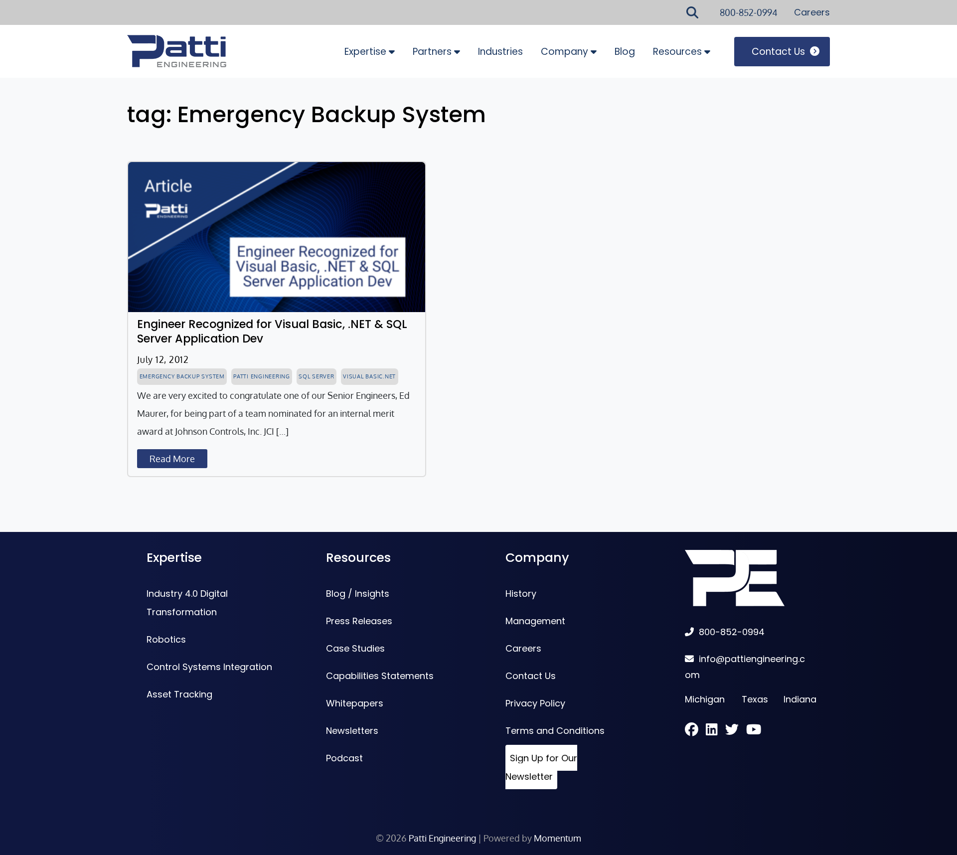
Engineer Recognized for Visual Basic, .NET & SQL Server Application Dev (272, 331)
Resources (677, 51)
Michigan (705, 699)
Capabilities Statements (380, 676)
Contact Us (778, 51)
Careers (812, 12)
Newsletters (352, 730)
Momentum (557, 838)
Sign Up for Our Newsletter (541, 767)
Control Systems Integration (209, 667)
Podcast (344, 758)
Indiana (800, 699)
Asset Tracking (179, 694)
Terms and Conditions (555, 730)
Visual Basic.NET (369, 376)
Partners (432, 51)
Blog (625, 51)
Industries (500, 51)
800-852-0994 (749, 12)
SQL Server (316, 376)
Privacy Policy (535, 703)
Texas (755, 699)
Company (564, 51)
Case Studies (355, 648)
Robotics (166, 639)
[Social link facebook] (695, 730)
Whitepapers (354, 703)
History (520, 593)
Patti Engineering (261, 376)
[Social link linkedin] (715, 730)
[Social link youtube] (753, 730)
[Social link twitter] (735, 730)
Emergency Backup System (182, 376)
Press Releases (359, 621)
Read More (172, 458)
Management (535, 621)
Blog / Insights (357, 593)
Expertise (365, 51)
